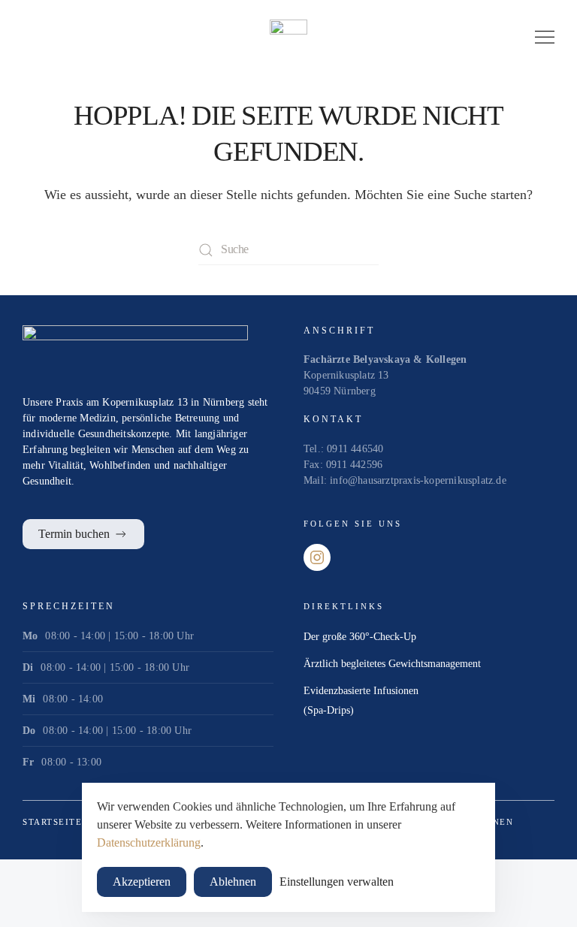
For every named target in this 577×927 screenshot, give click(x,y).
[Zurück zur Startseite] (288, 38)
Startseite (52, 821)
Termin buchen (74, 533)
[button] (544, 38)
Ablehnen (233, 881)
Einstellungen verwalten (336, 881)
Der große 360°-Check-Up (360, 636)
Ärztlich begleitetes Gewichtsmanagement (392, 663)
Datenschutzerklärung (149, 842)
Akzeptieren (142, 881)
